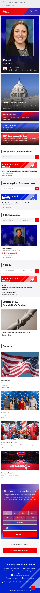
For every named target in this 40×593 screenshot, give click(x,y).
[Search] (37, 157)
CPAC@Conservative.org (11, 475)
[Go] (33, 588)
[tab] (7, 513)
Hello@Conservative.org (21, 575)
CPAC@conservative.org (26, 445)
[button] (31, 11)
